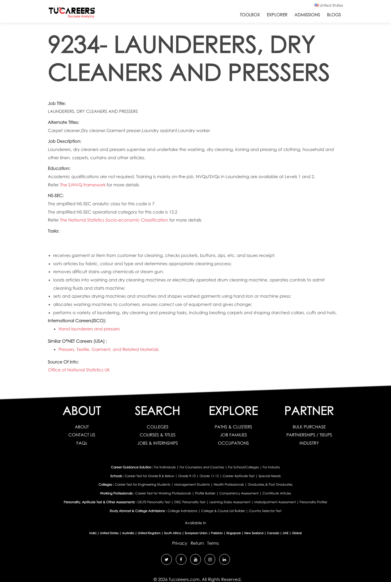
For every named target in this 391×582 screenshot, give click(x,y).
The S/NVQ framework (83, 184)
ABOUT (82, 426)
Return (197, 543)
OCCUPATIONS (233, 443)
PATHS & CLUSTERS (233, 426)
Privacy (179, 543)
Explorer (277, 14)
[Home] (72, 13)
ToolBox (250, 14)
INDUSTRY (309, 443)
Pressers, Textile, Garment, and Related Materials (109, 349)
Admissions (307, 14)
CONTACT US (81, 434)
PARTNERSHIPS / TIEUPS (309, 434)
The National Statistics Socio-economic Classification (114, 220)
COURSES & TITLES (158, 434)
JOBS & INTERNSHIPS (157, 443)
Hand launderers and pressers (89, 328)
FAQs (81, 443)
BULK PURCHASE (309, 426)
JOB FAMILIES (233, 434)
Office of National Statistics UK (79, 369)
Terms (213, 543)
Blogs (334, 14)
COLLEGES (157, 426)
